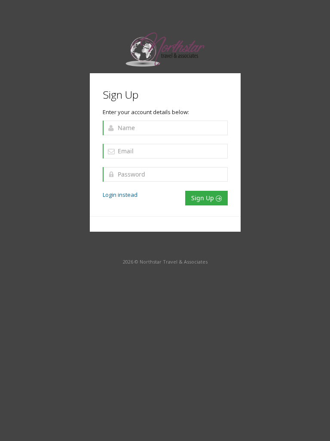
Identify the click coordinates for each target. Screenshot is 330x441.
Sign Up (203, 198)
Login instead (120, 195)
